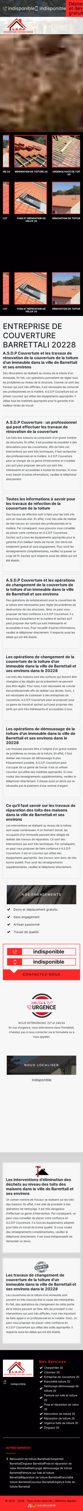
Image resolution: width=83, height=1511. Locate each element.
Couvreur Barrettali (42, 1482)
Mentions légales (65, 1500)
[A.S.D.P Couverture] (23, 25)
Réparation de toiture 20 (59, 1418)
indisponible (19, 8)
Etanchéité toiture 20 (57, 1381)
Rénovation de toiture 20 (59, 1413)
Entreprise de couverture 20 (61, 1376)
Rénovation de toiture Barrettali (29, 1458)
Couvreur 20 (52, 1372)
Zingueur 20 (51, 1427)
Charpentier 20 (53, 1367)
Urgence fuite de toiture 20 (61, 1423)
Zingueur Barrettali (32, 1463)
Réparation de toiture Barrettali (40, 1477)
